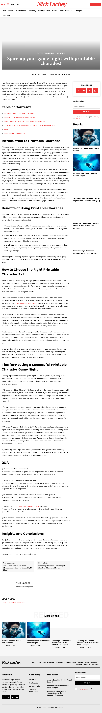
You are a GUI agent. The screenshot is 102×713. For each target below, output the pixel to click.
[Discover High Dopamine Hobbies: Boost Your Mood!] (86, 240)
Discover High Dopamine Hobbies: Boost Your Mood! (85, 252)
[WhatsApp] (95, 90)
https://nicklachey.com (24, 587)
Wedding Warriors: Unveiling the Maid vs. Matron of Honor (52, 566)
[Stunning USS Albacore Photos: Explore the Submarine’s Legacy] (86, 187)
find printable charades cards (27, 506)
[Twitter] (83, 90)
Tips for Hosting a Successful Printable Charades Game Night (30, 125)
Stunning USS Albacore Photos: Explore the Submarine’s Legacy (86, 199)
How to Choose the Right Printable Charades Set (25, 121)
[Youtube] (17, 697)
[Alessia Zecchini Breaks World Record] (86, 137)
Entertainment (45, 53)
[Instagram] (8, 697)
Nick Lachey (40, 74)
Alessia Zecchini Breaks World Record (11, 642)
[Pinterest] (89, 90)
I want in (85, 112)
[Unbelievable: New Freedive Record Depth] (86, 162)
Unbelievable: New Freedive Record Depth (58, 687)
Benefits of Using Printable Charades (19, 117)
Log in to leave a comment (14, 602)
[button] (15, 4)
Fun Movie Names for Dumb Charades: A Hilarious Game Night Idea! (17, 567)
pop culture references (27, 303)
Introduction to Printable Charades (19, 113)
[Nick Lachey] (8, 585)
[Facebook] (78, 90)
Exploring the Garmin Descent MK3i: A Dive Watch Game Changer (86, 225)
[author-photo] (3, 645)
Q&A (6, 129)
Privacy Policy (82, 689)
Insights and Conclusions (14, 133)
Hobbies (61, 53)
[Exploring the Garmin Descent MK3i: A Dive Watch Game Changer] (86, 212)
